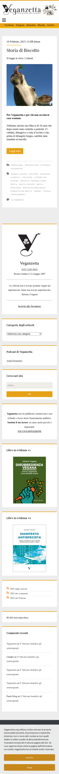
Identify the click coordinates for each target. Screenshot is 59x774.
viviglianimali (18, 194)
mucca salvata (27, 184)
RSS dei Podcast (18, 598)
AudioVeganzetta (14, 360)
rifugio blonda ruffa (34, 188)
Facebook (9, 25)
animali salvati (19, 174)
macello (24, 181)
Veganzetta (11, 643)
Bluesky (41, 25)
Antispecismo (32, 165)
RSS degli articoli (18, 589)
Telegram (20, 25)
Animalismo (17, 165)
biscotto (33, 174)
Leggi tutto (16, 151)
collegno (27, 177)
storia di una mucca (21, 191)
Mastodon (31, 25)
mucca (13, 184)
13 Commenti (17, 200)
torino (37, 191)
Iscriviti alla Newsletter (29, 306)
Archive (50, 25)
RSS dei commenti (19, 593)
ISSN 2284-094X (29, 269)
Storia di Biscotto (23, 50)
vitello (47, 191)
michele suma (38, 181)
